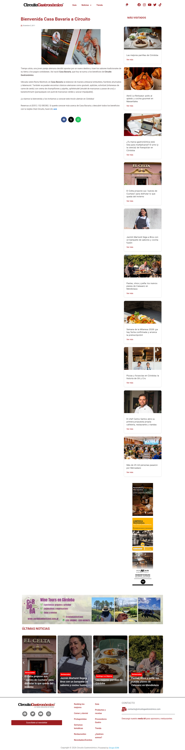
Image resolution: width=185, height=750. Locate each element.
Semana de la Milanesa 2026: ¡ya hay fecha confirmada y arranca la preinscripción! (142, 332)
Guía (74, 5)
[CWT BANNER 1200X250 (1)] (92, 609)
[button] (64, 119)
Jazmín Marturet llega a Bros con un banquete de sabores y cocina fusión (142, 240)
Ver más (129, 59)
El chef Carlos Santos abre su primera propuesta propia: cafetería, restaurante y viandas (141, 422)
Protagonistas (80, 719)
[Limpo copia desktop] (142, 534)
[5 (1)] (142, 499)
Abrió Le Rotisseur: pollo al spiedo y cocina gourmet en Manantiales (139, 98)
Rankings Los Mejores (104, 676)
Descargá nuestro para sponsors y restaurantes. (147, 718)
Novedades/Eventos (83, 740)
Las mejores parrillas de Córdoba (142, 55)
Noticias (85, 5)
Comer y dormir (81, 713)
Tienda (99, 5)
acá (55, 109)
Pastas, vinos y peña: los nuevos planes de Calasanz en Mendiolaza (141, 286)
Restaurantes (30, 673)
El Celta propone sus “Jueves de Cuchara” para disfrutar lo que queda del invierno (141, 194)
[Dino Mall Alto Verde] (142, 569)
